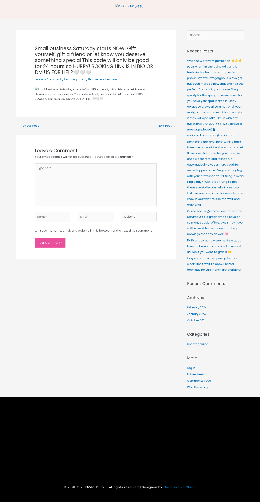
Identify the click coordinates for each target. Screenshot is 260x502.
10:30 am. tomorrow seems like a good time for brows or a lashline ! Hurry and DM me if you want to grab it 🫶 (214, 246)
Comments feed (199, 381)
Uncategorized (74, 79)
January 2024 (196, 314)
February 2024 (197, 307)
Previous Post (27, 126)
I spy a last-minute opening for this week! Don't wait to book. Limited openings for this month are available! (214, 264)
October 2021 (196, 320)
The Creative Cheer (179, 487)
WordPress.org (197, 387)
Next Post (166, 126)
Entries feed (195, 374)
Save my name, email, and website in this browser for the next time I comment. (96, 230)
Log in (191, 368)
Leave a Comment (48, 79)
